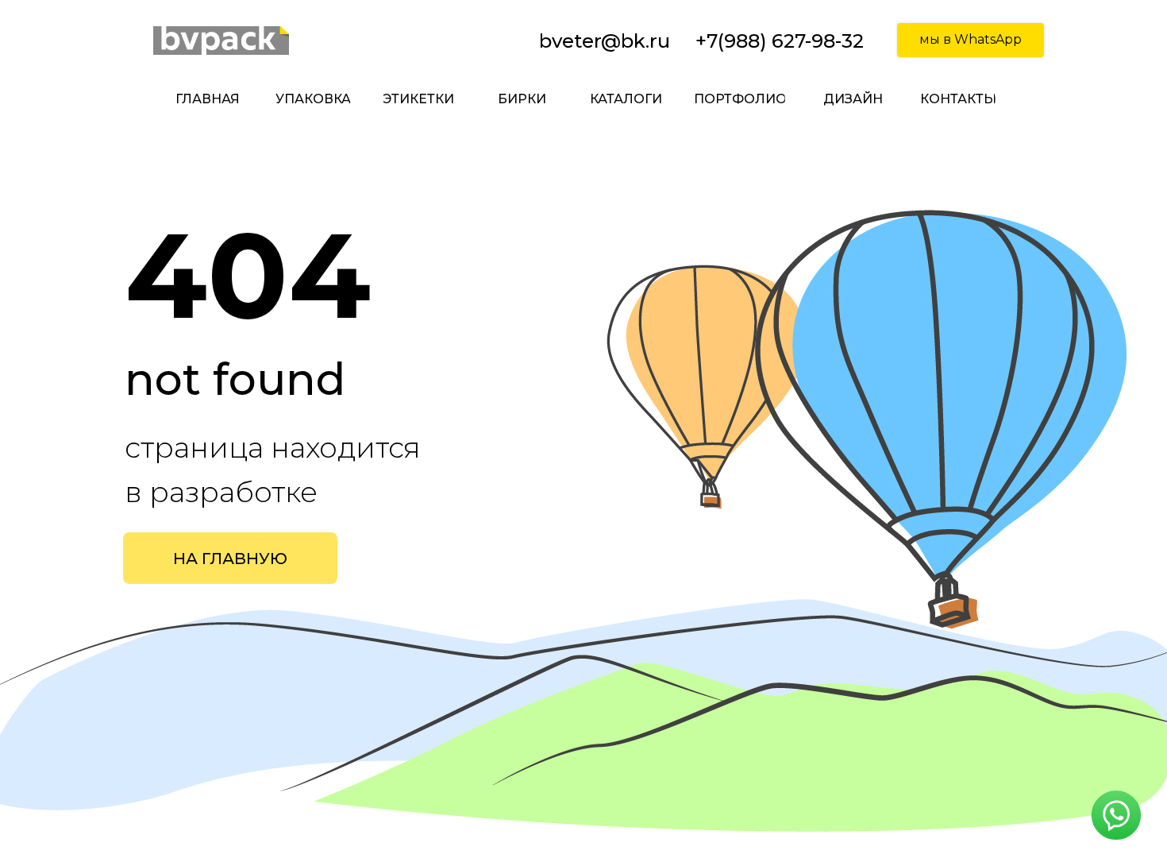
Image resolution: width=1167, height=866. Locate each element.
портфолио (740, 98)
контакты (958, 98)
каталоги (626, 98)
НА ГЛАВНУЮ (230, 558)
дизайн (853, 98)
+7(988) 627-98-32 (779, 40)
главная (207, 98)
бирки (522, 98)
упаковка (313, 98)
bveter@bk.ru (604, 40)
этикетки (418, 98)
